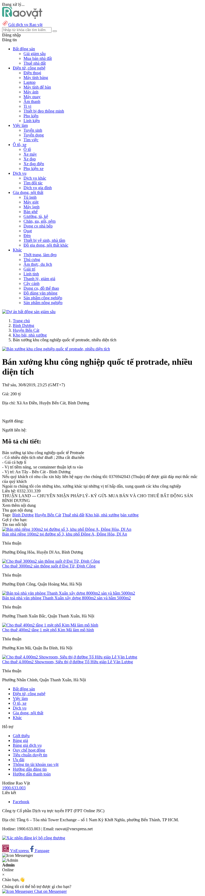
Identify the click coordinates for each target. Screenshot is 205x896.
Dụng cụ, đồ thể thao (41, 288)
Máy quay (32, 96)
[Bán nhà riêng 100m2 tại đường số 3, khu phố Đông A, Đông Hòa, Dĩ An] (66, 529)
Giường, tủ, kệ (35, 216)
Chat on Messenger (50, 891)
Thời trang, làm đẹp (40, 254)
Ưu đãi (18, 759)
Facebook (21, 801)
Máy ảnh (30, 92)
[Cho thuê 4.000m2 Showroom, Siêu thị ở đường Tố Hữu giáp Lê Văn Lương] (69, 657)
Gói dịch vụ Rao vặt (25, 24)
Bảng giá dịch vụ (27, 745)
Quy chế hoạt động (29, 750)
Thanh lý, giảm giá (39, 278)
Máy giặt (30, 202)
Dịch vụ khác (34, 178)
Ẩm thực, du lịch (37, 264)
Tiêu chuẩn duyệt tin (30, 755)
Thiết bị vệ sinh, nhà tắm (44, 240)
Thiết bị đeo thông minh (43, 111)
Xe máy (30, 154)
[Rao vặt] (22, 17)
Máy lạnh (31, 207)
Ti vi (27, 106)
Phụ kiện (30, 116)
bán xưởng (129, 515)
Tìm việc (30, 140)
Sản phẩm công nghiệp (42, 298)
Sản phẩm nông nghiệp (42, 302)
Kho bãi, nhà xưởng (30, 335)
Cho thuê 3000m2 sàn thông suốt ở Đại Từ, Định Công (49, 566)
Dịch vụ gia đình (37, 187)
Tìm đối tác (33, 183)
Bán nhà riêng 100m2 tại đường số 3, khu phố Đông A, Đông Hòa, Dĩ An (64, 534)
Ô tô (27, 149)
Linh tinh (31, 274)
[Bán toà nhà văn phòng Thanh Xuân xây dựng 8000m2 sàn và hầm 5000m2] (68, 593)
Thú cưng (31, 259)
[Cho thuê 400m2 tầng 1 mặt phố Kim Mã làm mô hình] (50, 625)
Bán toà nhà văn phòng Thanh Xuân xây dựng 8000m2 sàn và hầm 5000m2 (66, 598)
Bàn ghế (30, 211)
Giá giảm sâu (34, 53)
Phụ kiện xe (33, 168)
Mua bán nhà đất (37, 58)
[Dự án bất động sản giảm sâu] (29, 311)
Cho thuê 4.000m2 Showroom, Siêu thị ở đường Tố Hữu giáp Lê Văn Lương (67, 661)
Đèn (27, 235)
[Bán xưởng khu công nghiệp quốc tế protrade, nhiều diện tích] (56, 349)
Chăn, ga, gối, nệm (39, 221)
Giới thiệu (21, 735)
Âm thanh (31, 101)
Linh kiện (31, 120)
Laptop (29, 82)
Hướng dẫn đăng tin (30, 769)
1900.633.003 (14, 788)
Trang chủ (21, 320)
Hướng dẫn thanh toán (32, 774)
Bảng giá (20, 740)
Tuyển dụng (33, 135)
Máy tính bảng (35, 77)
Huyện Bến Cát (26, 330)
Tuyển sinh (32, 130)
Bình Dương (23, 325)
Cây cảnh (31, 283)
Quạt (27, 231)
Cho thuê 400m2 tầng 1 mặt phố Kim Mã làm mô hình (48, 630)
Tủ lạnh (30, 197)
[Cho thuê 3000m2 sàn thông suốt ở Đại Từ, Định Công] (51, 561)
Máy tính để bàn (37, 87)
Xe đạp (29, 159)
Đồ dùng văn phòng (40, 293)
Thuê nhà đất (34, 63)
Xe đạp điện (33, 163)
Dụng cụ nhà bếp (38, 226)
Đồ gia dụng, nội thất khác (45, 245)
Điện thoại (32, 72)
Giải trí (29, 269)
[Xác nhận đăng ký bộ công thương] (33, 838)
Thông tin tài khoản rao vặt (35, 764)
